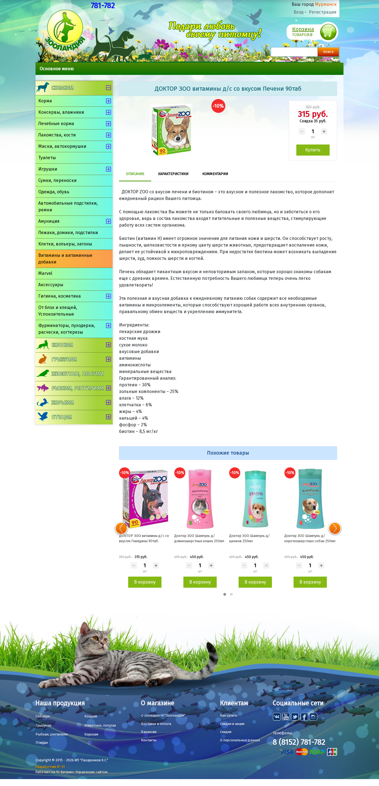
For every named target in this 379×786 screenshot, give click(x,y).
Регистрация (323, 12)
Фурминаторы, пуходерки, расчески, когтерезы (66, 329)
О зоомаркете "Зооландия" (163, 715)
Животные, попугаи (78, 374)
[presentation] (121, 528)
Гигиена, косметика (59, 296)
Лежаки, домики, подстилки (68, 232)
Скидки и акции (232, 724)
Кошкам (62, 345)
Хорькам (63, 403)
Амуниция (49, 221)
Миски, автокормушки (62, 146)
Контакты (148, 740)
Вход (299, 12)
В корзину (145, 582)
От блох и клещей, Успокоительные (57, 311)
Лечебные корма (56, 123)
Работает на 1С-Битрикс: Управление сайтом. (72, 772)
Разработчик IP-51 (50, 767)
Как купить (228, 715)
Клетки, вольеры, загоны (65, 244)
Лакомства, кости (57, 135)
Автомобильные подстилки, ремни (68, 206)
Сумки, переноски (57, 180)
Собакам (62, 88)
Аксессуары (50, 284)
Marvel (45, 273)
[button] (224, 594)
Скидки (225, 732)
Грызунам (64, 359)
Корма (45, 100)
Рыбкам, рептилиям (77, 388)
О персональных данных (240, 740)
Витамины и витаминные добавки (65, 259)
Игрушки (47, 169)
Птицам (62, 417)
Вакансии (148, 732)
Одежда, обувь (53, 191)
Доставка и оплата (156, 724)
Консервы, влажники (61, 112)
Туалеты (47, 157)
